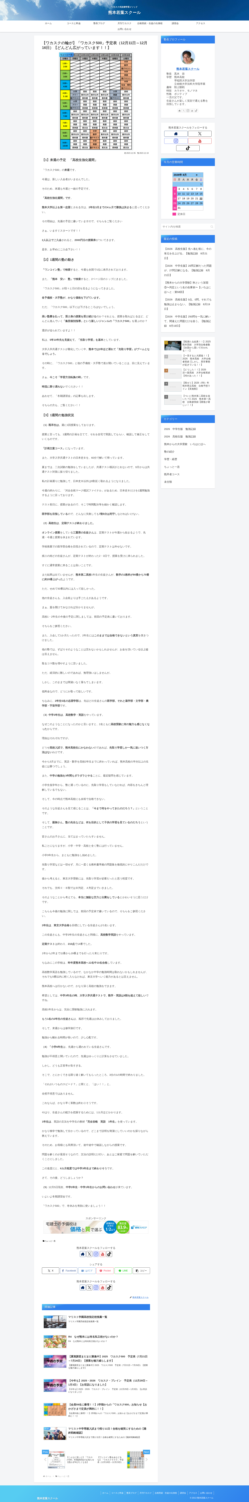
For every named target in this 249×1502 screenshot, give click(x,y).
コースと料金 (117, 1493)
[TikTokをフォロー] (109, 1254)
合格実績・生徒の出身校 (166, 1493)
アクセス (193, 1493)
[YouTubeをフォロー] (102, 1254)
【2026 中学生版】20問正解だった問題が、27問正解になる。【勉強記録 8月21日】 (188, 270)
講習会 (183, 1493)
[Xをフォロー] (89, 1254)
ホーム (105, 1493)
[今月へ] (197, 174)
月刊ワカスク (146, 1493)
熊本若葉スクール (187, 68)
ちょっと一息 (50, 1241)
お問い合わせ (206, 1493)
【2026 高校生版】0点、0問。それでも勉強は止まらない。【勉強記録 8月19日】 (188, 304)
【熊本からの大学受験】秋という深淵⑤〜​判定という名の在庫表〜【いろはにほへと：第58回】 (187, 287)
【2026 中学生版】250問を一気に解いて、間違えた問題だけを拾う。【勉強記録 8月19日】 (187, 321)
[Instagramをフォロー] (96, 1254)
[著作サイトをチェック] (83, 1254)
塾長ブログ (132, 1493)
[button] (141, 1270)
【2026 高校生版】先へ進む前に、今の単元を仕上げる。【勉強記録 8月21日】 (187, 253)
